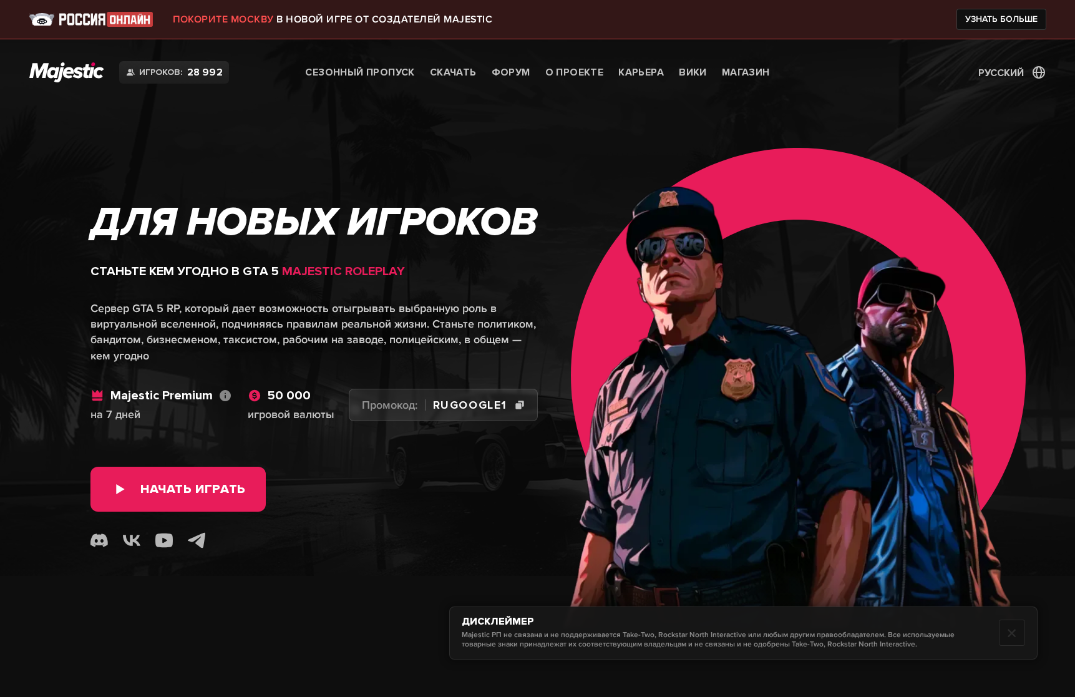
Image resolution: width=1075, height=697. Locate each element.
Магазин (746, 72)
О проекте (574, 72)
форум (511, 72)
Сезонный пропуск (359, 72)
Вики (693, 72)
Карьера (641, 72)
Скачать (453, 72)
